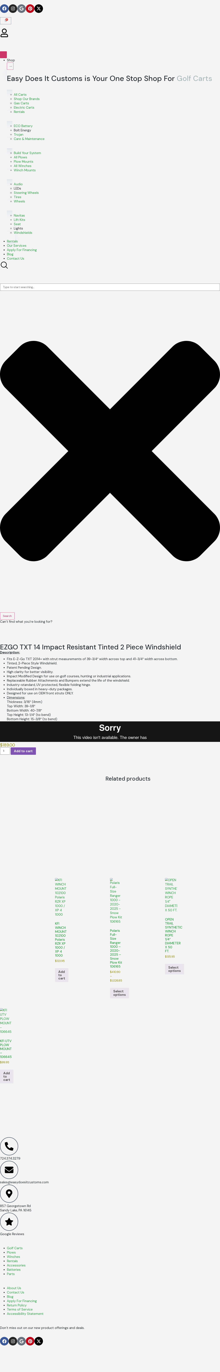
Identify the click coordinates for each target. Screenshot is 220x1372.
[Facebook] (4, 8)
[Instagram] (13, 8)
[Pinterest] (30, 8)
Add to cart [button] (61, 975)
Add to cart (23, 751)
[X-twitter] (38, 8)
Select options (119, 993)
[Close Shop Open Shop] (10, 66)
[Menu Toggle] (3, 54)
